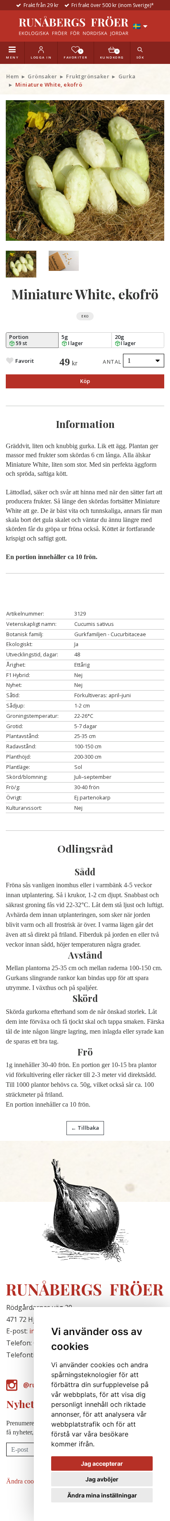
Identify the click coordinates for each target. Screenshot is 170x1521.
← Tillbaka (85, 1127)
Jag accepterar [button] (102, 1463)
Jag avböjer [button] (101, 1479)
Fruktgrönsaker (87, 76)
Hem (12, 76)
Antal (112, 361)
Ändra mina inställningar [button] (102, 1495)
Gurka (127, 76)
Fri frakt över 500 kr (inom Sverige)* (112, 5)
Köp (85, 381)
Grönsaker (42, 76)
